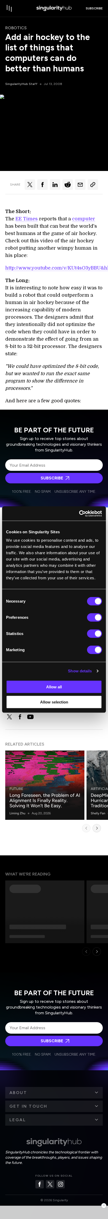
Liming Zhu (17, 813)
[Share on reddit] (67, 184)
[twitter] (9, 717)
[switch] (94, 617)
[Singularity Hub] (54, 8)
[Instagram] (60, 1184)
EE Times (26, 218)
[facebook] (20, 717)
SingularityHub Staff (21, 84)
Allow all (54, 686)
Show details (80, 671)
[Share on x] (30, 184)
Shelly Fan (98, 813)
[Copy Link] (93, 184)
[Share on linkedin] (55, 184)
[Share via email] (80, 184)
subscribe (94, 8)
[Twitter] (50, 1184)
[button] (54, 1092)
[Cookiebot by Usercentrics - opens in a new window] (79, 513)
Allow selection (54, 702)
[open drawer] (9, 8)
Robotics (16, 27)
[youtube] (30, 717)
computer (83, 218)
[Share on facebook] (42, 184)
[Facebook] (39, 1184)
